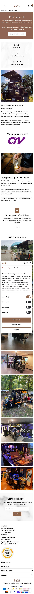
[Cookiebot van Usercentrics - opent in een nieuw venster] (23, 263)
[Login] (28, 6)
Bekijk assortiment (2, 6)
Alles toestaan (16, 319)
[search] (5, 6)
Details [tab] (16, 268)
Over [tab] (26, 268)
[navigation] (15, 147)
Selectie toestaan (16, 324)
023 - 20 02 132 (5, 539)
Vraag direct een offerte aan (17, 34)
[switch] (28, 302)
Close (17, 562)
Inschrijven (17, 514)
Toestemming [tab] (6, 268)
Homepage (4, 10)
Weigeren (16, 329)
